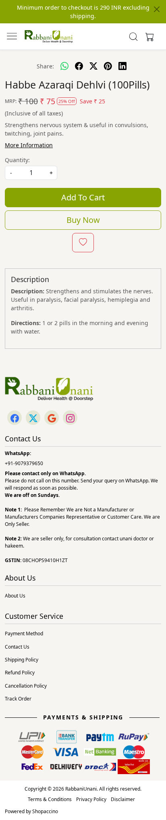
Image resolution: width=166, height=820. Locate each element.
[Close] (156, 9)
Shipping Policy (21, 659)
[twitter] (93, 66)
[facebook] (79, 66)
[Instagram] (70, 418)
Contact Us (17, 646)
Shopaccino (45, 811)
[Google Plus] (51, 418)
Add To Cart (83, 197)
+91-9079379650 (24, 463)
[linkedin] (122, 66)
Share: (45, 66)
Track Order (18, 698)
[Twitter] (33, 418)
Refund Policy (20, 672)
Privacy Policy (91, 799)
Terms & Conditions (50, 799)
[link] (133, 36)
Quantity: (17, 160)
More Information (29, 145)
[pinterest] (108, 66)
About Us (15, 595)
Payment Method (24, 633)
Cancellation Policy (26, 685)
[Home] (49, 36)
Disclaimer (123, 799)
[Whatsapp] (64, 66)
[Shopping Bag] (148, 36)
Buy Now (83, 219)
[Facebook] (14, 418)
